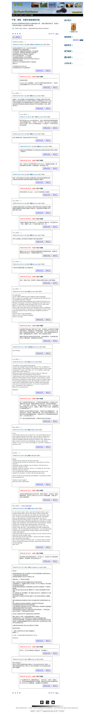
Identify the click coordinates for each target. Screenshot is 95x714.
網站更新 (78, 40)
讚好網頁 (68, 57)
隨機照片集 (74, 32)
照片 (17, 15)
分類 (25, 15)
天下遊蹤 (30, 15)
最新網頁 (68, 37)
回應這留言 (39, 70)
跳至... (57, 33)
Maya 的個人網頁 (26, 505)
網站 (13, 15)
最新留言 (68, 45)
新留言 (48, 70)
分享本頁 (68, 63)
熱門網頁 (68, 51)
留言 (21, 15)
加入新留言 (16, 37)
